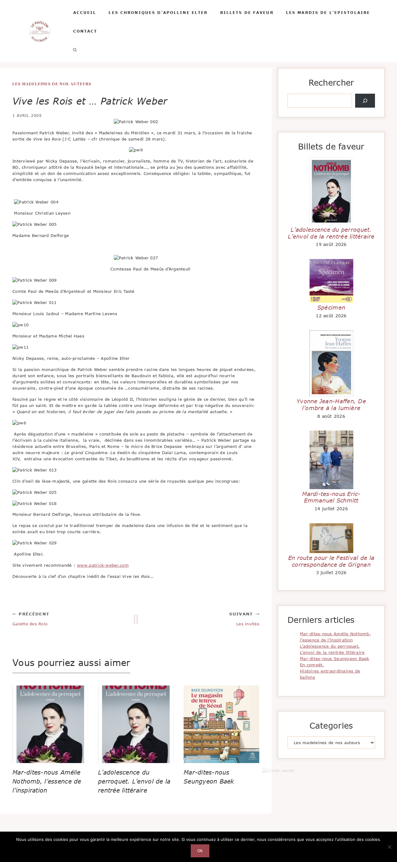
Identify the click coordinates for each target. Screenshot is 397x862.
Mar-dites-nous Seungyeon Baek (334, 658)
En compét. (312, 664)
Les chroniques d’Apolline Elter (158, 12)
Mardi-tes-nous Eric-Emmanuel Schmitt (331, 497)
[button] (75, 49)
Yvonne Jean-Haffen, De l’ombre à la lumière (331, 404)
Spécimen (331, 307)
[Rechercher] (365, 101)
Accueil (84, 12)
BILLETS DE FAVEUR (247, 12)
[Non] (389, 847)
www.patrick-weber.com (103, 565)
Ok (200, 850)
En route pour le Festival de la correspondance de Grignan (331, 561)
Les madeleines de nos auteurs (51, 83)
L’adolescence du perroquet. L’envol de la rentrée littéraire (134, 781)
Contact (85, 31)
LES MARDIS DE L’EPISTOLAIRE (328, 12)
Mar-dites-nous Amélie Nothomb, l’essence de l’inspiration (46, 781)
